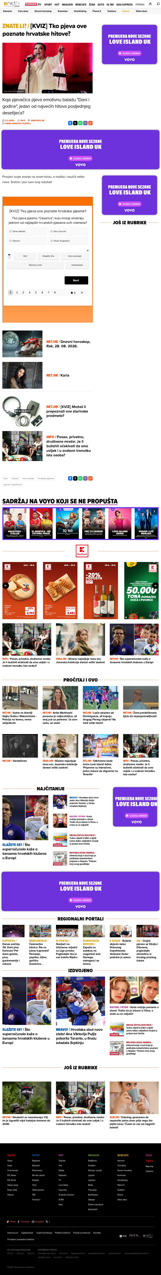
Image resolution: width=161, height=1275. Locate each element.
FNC (34, 1194)
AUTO (101, 4)
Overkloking (80, 11)
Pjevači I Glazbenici (13, 484)
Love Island (63, 1184)
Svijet (9, 1165)
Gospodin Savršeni (66, 1194)
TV (60, 1180)
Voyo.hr (31, 1253)
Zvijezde (62, 1160)
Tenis (34, 1184)
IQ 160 (110, 4)
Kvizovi (126, 11)
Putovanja (92, 1189)
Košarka (35, 1180)
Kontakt (97, 1232)
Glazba (61, 1170)
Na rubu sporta (38, 1175)
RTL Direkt (11, 1180)
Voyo (61, 1204)
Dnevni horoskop (43, 11)
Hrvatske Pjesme (46, 478)
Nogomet (36, 1160)
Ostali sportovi (38, 1189)
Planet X (97, 11)
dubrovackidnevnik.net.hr (136, 1253)
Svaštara (111, 11)
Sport (48, 4)
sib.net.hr (63, 1253)
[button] (6, 511)
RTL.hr (10, 1253)
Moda (90, 1184)
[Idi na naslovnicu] (13, 7)
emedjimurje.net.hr (47, 1253)
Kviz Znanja (28, 478)
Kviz (6, 478)
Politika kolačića (62, 1232)
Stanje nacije (12, 1184)
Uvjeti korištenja (44, 1232)
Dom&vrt (91, 1165)
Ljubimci (91, 1180)
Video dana (141, 11)
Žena (92, 4)
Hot (57, 4)
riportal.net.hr (114, 1253)
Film (60, 1165)
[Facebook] (70, 123)
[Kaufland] (80, 551)
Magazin (67, 4)
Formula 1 (36, 1199)
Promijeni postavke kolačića (20, 1239)
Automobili (92, 1209)
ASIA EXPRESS (124, 4)
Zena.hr (20, 1253)
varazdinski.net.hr (96, 1253)
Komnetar (63, 11)
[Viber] (85, 123)
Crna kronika (12, 1170)
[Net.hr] (148, 1236)
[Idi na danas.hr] (33, 4)
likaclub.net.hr (72, 1257)
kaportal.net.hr (78, 1253)
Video (149, 1161)
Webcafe (80, 4)
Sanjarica (149, 1171)
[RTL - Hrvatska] (134, 1236)
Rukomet (36, 1165)
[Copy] (90, 123)
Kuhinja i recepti (95, 1170)
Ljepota (91, 1175)
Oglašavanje (27, 1232)
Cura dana (23, 11)
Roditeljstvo (93, 1194)
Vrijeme (10, 1194)
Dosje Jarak (12, 1189)
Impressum (12, 1232)
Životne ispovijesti (95, 1204)
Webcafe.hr (37, 120)
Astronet (7, 11)
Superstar (63, 1189)
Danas (11, 1155)
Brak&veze (92, 1160)
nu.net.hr (58, 1257)
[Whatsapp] (80, 123)
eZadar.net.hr (44, 1257)
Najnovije (150, 1166)
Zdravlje (91, 1199)
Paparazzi (62, 1175)
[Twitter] (75, 123)
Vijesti (9, 1160)
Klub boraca (37, 1170)
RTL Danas (11, 1175)
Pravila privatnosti (81, 1232)
